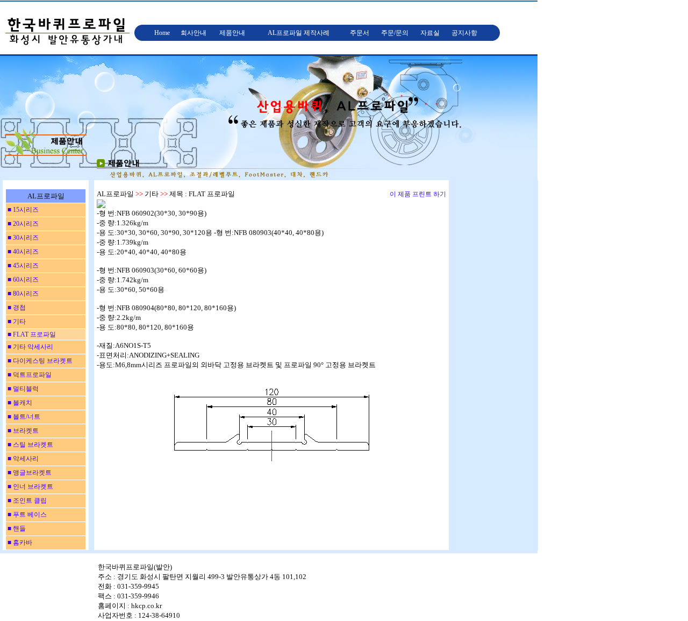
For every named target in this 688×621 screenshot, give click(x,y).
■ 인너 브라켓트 (29, 486)
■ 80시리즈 (22, 293)
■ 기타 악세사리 (29, 347)
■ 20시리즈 (22, 223)
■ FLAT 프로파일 (31, 334)
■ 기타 (16, 321)
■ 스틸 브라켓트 (29, 444)
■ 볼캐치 (19, 402)
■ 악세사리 (22, 458)
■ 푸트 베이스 (26, 514)
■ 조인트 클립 (26, 500)
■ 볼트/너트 (23, 416)
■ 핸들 (16, 528)
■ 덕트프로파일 (29, 375)
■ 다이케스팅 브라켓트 (39, 361)
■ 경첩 (16, 307)
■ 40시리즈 (22, 251)
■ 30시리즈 (22, 237)
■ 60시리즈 (22, 279)
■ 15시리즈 (22, 209)
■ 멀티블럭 (22, 388)
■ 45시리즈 (22, 265)
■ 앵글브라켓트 (29, 472)
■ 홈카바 (19, 542)
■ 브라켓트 (22, 430)
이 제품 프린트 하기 (418, 194)
